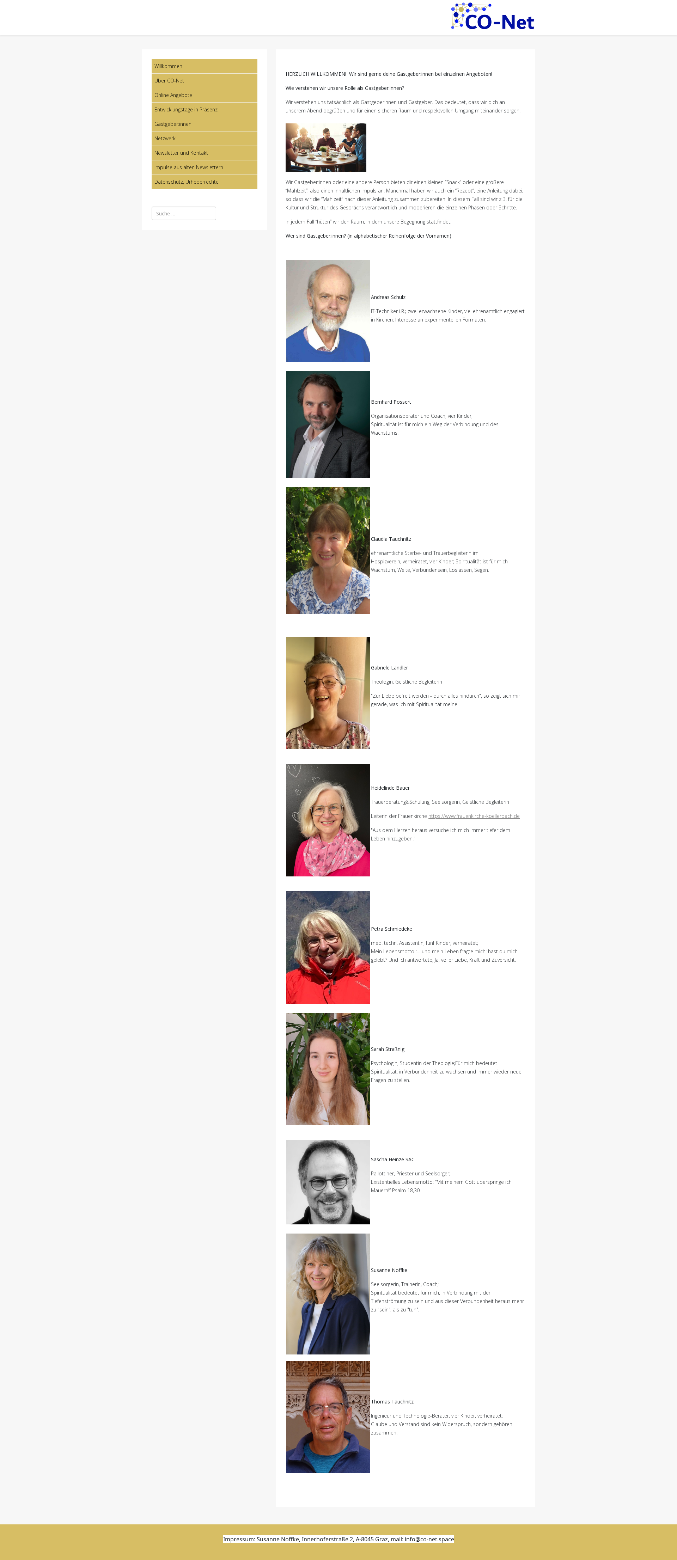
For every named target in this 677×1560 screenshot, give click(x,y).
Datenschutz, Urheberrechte (186, 181)
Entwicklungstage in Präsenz (186, 109)
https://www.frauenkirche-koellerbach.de (474, 816)
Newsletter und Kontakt (181, 152)
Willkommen (168, 66)
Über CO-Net (169, 80)
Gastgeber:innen (172, 124)
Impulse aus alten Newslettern (188, 167)
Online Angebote (173, 95)
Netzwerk (165, 138)
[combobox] (184, 213)
